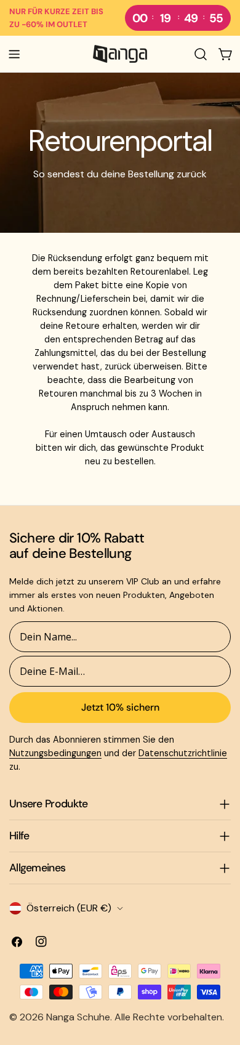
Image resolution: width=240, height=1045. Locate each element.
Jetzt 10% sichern (120, 707)
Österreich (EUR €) (68, 908)
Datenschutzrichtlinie (182, 753)
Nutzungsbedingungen (55, 753)
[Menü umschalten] (14, 54)
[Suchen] (200, 54)
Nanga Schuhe (78, 1017)
